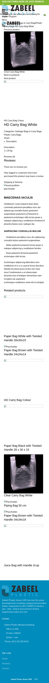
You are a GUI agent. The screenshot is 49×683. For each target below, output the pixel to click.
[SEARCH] (45, 10)
